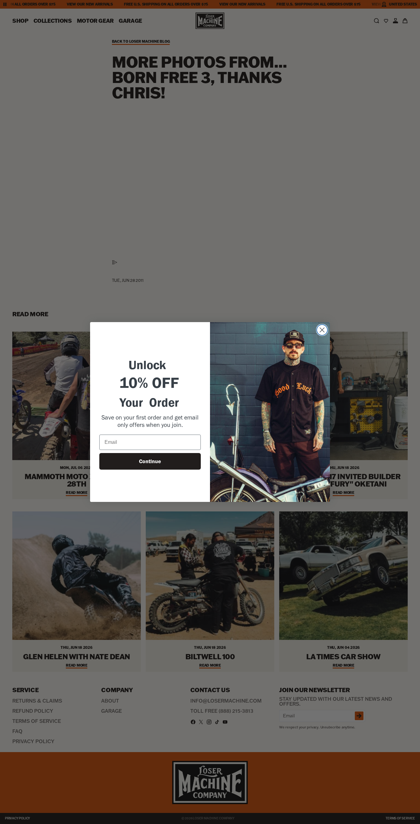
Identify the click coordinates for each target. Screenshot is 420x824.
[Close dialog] (322, 330)
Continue (150, 461)
